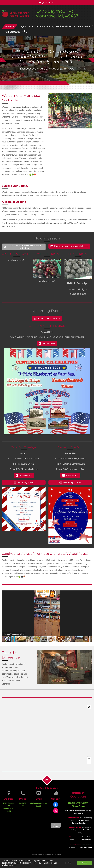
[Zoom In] (89, 758)
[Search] (25, 31)
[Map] (47, 734)
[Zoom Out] (89, 762)
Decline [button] (68, 863)
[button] (90, 593)
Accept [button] (84, 863)
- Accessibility (52, 854)
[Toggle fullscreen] (89, 707)
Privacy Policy (37, 854)
